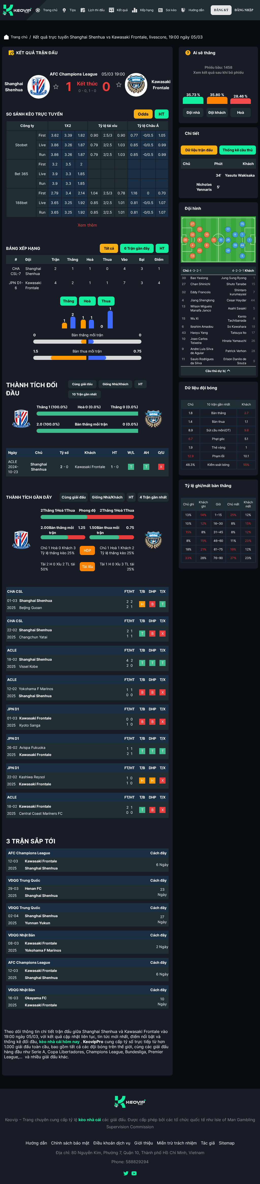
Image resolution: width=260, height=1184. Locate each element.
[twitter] (126, 1173)
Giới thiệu (143, 1142)
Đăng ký (221, 10)
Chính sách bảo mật (70, 1142)
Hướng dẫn (36, 1142)
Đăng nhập (244, 10)
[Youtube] (134, 1173)
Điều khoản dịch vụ (111, 1142)
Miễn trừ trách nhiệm (177, 1142)
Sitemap (227, 1142)
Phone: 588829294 (130, 1161)
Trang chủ (19, 37)
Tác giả (208, 1142)
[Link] (17, 10)
